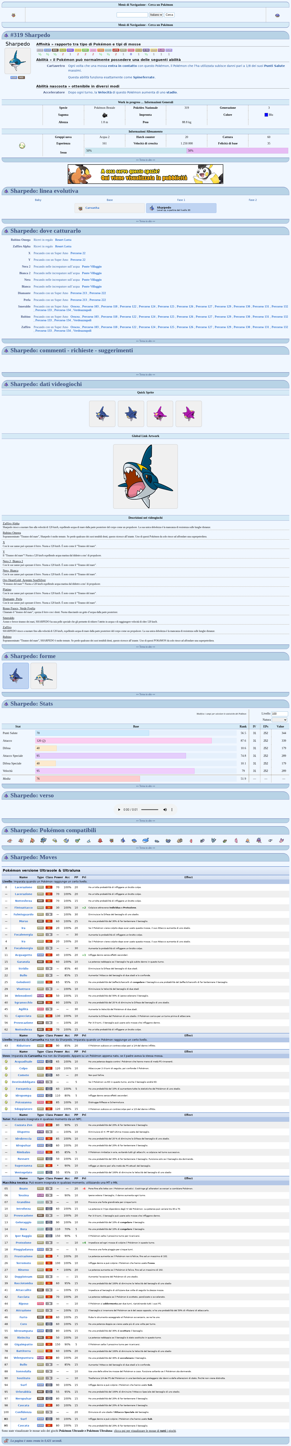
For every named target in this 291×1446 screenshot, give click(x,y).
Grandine (23, 1202)
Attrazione (23, 1310)
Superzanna (23, 1165)
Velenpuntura (23, 1357)
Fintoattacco (23, 907)
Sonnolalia (23, 1371)
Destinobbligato (23, 1082)
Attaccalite (23, 1290)
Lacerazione (23, 887)
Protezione (23, 1242)
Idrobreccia (23, 1138)
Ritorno (23, 1269)
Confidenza (23, 1412)
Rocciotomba (23, 1283)
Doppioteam (23, 1276)
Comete (23, 1075)
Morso (23, 921)
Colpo (23, 1068)
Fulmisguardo (23, 914)
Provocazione (23, 1022)
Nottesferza (23, 900)
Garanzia (23, 961)
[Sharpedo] (17, 61)
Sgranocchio (23, 1002)
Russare (23, 1158)
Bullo (23, 975)
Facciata (23, 1296)
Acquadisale (23, 1061)
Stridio (23, 968)
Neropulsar (24, 1398)
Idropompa (23, 1095)
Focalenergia (23, 934)
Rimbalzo (23, 1152)
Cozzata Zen (23, 1125)
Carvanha (92, 207)
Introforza (23, 1208)
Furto (23, 1317)
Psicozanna (23, 1102)
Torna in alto (145, 160)
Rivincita (23, 1337)
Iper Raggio (23, 1236)
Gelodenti (23, 982)
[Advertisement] (145, 174)
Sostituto (23, 1378)
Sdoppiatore (23, 1109)
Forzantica (23, 1088)
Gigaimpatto (23, 1344)
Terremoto (23, 1263)
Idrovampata (23, 1330)
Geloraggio (23, 1222)
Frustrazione (23, 1256)
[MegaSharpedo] (43, 676)
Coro (23, 1324)
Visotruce (23, 989)
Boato (23, 1188)
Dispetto (23, 1131)
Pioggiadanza (23, 1249)
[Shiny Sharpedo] (160, 414)
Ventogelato (23, 1172)
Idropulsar (23, 1145)
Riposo (23, 1303)
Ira (23, 928)
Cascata (23, 1405)
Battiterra (23, 1351)
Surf (23, 1385)
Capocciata (23, 1016)
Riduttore (23, 1045)
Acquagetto (23, 955)
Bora (23, 1229)
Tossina (23, 1195)
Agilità (23, 1009)
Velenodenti (23, 995)
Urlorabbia (23, 1391)
